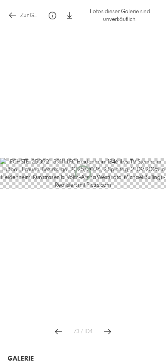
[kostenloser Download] (69, 15)
